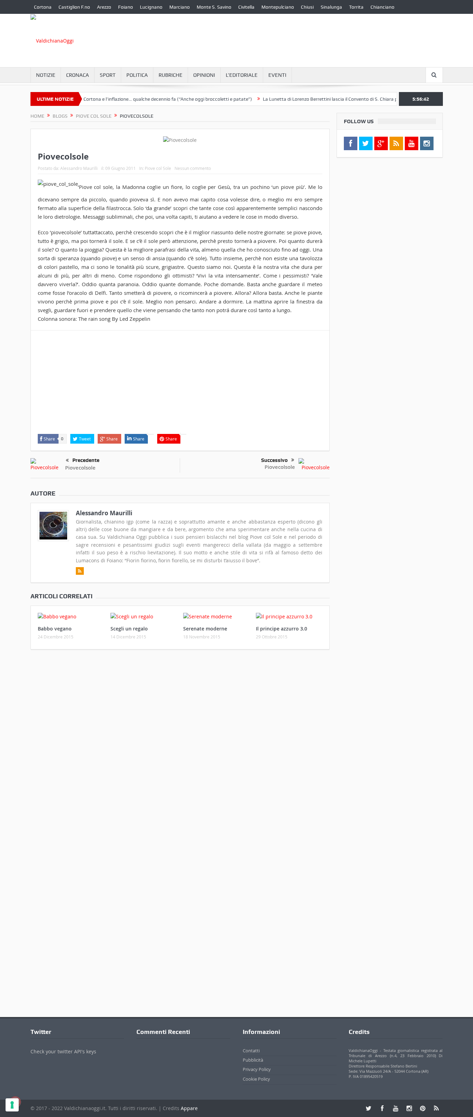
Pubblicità (253, 1060)
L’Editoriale (242, 75)
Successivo (274, 460)
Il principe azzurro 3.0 (281, 628)
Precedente (85, 460)
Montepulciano (277, 7)
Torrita (356, 7)
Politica (137, 75)
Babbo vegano (55, 628)
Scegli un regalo (129, 628)
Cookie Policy (256, 1079)
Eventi (277, 75)
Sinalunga (331, 7)
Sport (108, 75)
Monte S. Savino (214, 7)
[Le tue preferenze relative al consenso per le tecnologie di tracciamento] (12, 1104)
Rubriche (170, 75)
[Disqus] (180, 746)
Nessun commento (193, 168)
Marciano (179, 7)
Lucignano (151, 7)
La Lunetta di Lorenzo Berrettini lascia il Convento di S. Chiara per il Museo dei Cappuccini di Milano (351, 99)
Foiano (125, 7)
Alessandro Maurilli (79, 168)
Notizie (45, 75)
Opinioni (204, 75)
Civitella (246, 7)
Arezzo (104, 7)
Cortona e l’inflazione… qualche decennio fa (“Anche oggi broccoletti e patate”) (151, 99)
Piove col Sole (158, 168)
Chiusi (307, 7)
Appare (189, 1108)
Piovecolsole (80, 467)
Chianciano (382, 7)
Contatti (251, 1050)
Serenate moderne (205, 628)
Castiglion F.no (74, 7)
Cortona (43, 7)
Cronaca (77, 75)
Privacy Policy (257, 1069)
